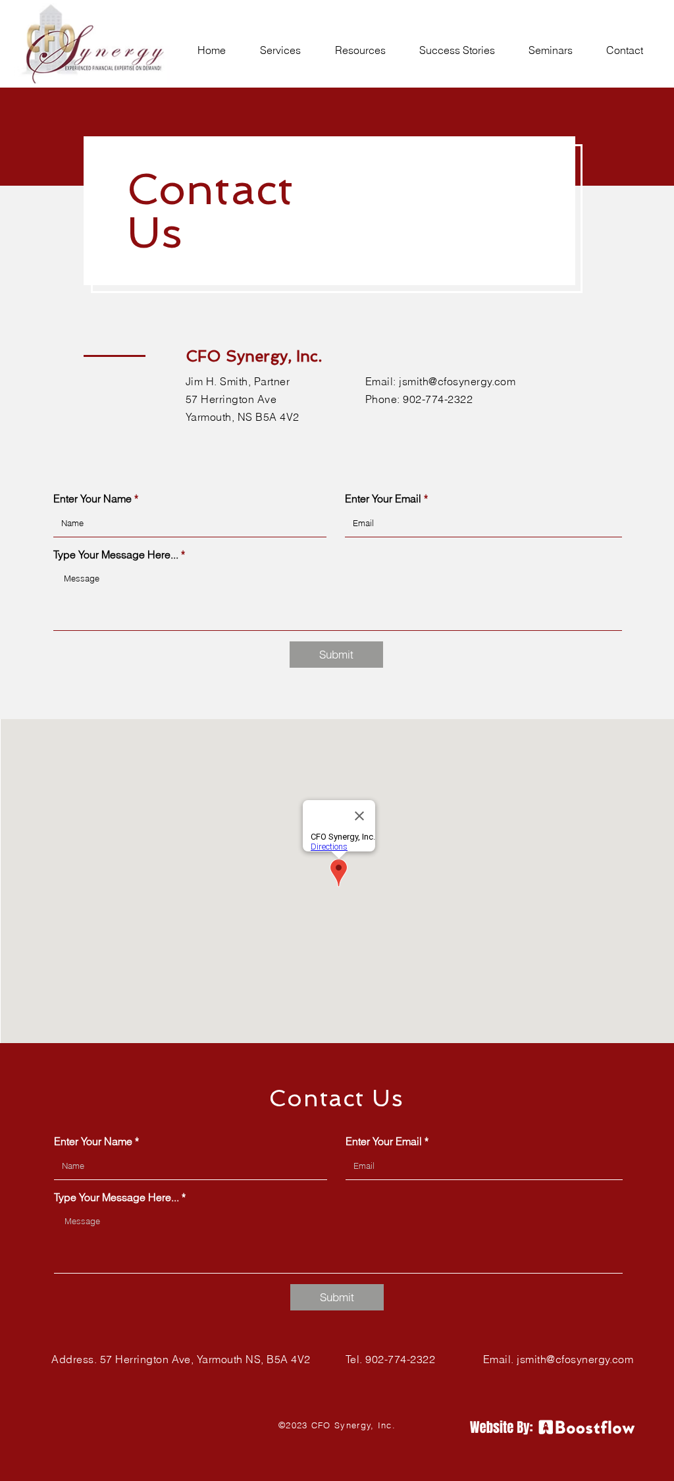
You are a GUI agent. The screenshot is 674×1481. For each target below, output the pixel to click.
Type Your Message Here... (115, 554)
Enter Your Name (92, 498)
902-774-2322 (438, 399)
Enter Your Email (383, 498)
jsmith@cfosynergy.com (457, 381)
